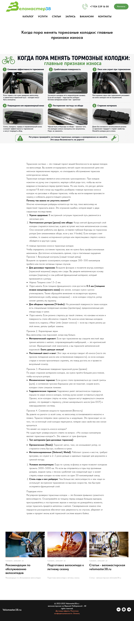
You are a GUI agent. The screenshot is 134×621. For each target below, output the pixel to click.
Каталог (28, 16)
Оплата (76, 613)
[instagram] (124, 611)
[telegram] (129, 611)
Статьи (56, 16)
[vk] (119, 611)
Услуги (43, 16)
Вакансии (87, 16)
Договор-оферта (62, 611)
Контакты (104, 16)
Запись (70, 16)
